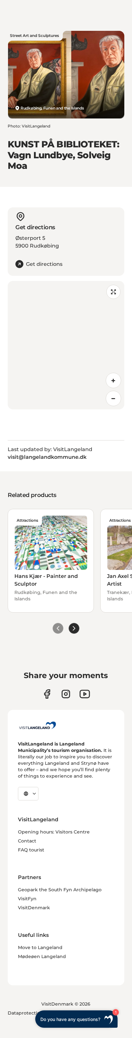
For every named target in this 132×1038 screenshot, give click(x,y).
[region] (66, 345)
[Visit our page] (47, 694)
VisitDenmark (34, 908)
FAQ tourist (31, 850)
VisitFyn (27, 899)
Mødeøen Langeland (42, 956)
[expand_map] (113, 292)
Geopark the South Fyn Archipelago (60, 890)
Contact (27, 841)
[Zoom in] (113, 380)
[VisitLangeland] (37, 725)
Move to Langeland (40, 947)
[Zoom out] (113, 398)
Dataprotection (25, 1013)
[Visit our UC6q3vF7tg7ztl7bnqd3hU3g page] (84, 694)
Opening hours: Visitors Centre (54, 832)
